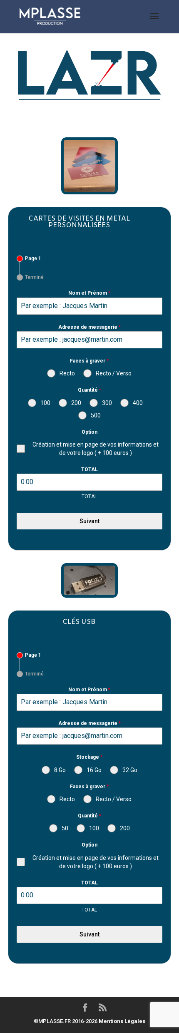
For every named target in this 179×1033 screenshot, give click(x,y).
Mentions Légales (122, 1021)
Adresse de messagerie (89, 327)
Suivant (89, 521)
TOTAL (89, 469)
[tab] (29, 259)
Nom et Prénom (89, 293)
